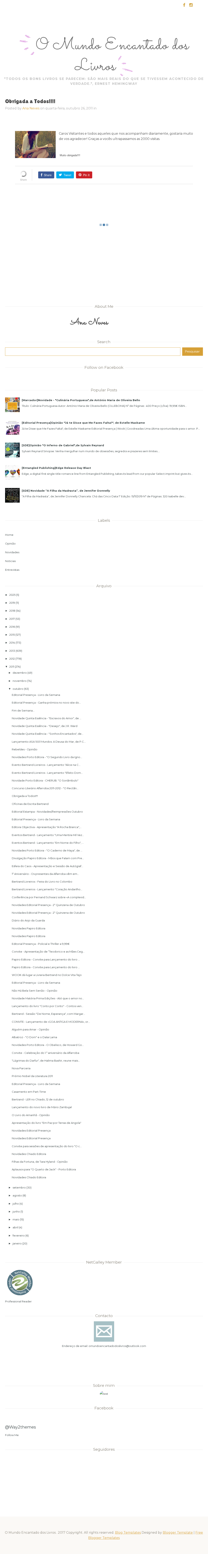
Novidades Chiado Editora (29, 1154)
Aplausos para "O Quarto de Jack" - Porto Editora (44, 1169)
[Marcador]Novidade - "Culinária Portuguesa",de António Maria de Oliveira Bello (81, 400)
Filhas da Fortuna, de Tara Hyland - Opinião (40, 1161)
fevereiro (19, 1235)
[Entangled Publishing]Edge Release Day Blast (56, 467)
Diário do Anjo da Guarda (28, 920)
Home (9, 534)
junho (16, 1211)
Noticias (10, 561)
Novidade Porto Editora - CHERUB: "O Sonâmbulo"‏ (45, 780)
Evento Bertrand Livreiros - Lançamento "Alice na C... (46, 764)
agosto (17, 1195)
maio (16, 1219)
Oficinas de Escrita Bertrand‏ (30, 803)
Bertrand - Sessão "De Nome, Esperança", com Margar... (48, 1013)
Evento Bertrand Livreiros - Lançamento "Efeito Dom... (47, 772)
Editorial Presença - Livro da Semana (36, 694)
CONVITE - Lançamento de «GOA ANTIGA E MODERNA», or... (51, 1021)
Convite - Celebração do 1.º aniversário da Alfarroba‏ (45, 1052)
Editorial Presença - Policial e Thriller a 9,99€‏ (41, 943)
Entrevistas (12, 569)
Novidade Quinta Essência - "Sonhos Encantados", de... (47, 733)
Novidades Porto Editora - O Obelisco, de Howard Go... (48, 1045)
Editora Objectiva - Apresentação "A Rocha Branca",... (46, 827)
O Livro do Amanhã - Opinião (31, 1115)
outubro (18, 688)
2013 (12, 650)
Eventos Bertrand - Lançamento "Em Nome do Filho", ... (48, 842)
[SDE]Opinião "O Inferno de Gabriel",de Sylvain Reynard (63, 445)
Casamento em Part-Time (29, 1091)
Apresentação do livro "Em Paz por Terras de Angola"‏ (46, 1122)
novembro (20, 680)
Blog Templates (128, 1532)
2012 (12, 658)
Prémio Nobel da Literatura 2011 (32, 1076)
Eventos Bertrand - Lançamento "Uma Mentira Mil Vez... (48, 835)
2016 (12, 626)
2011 (11, 666)
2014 (12, 642)
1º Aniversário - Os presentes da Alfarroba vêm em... (45, 873)
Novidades (12, 552)
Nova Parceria (21, 1068)
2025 (12, 594)
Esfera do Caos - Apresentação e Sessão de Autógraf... (47, 866)
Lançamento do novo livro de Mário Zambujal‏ (42, 1107)
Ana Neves (30, 108)
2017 (12, 618)
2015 (12, 634)
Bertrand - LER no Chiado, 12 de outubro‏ (38, 1099)
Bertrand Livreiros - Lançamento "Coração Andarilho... (47, 889)
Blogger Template (178, 1532)
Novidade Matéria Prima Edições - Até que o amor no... (48, 998)
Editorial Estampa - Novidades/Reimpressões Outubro (47, 811)
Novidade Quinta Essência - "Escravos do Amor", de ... (46, 718)
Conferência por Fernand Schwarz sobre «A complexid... (49, 897)
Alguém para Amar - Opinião (30, 1029)
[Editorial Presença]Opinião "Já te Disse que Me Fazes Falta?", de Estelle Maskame (83, 422)
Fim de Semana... (23, 710)
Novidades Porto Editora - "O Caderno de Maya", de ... (47, 850)
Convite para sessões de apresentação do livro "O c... (47, 1146)
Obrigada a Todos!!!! (25, 796)
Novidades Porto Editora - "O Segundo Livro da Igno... (47, 757)
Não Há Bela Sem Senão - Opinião (34, 990)
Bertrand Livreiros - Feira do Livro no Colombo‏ (42, 881)
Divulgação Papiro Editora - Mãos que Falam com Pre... (48, 858)
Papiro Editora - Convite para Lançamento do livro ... (46, 959)
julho (16, 1203)
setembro (19, 1187)
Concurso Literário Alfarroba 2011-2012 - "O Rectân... (45, 788)
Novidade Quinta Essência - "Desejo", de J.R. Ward (44, 726)
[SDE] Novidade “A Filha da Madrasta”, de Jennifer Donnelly (66, 490)
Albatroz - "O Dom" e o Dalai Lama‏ (34, 1037)
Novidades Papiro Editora (28, 928)
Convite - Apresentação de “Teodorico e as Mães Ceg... (48, 951)
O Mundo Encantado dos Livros (112, 56)
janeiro (17, 1243)
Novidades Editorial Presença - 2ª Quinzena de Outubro (48, 905)
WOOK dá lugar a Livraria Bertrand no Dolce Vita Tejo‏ (47, 975)
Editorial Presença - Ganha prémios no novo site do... (46, 702)
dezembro (20, 672)
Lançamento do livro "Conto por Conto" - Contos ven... (47, 1006)
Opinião (10, 543)
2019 (12, 602)
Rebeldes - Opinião (24, 749)
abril (15, 1227)
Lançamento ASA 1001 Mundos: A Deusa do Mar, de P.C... (49, 741)
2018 (12, 610)
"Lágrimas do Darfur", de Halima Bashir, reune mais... (46, 1060)
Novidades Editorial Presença (31, 1130)
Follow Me (12, 1435)
